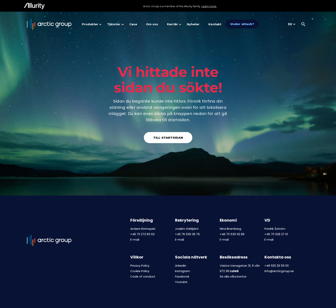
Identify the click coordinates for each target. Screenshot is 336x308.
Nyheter (193, 24)
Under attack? (242, 24)
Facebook (182, 276)
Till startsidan (168, 137)
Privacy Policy (139, 266)
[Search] (303, 24)
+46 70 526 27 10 (276, 234)
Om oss (152, 24)
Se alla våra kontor (233, 276)
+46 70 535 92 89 (232, 234)
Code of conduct (142, 276)
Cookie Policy (139, 271)
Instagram (182, 271)
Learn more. (209, 6)
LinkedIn (180, 266)
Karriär (172, 24)
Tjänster (113, 24)
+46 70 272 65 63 (142, 234)
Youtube (181, 282)
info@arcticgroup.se (279, 271)
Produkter (90, 24)
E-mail (134, 240)
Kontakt (214, 24)
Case (133, 24)
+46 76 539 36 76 (187, 234)
